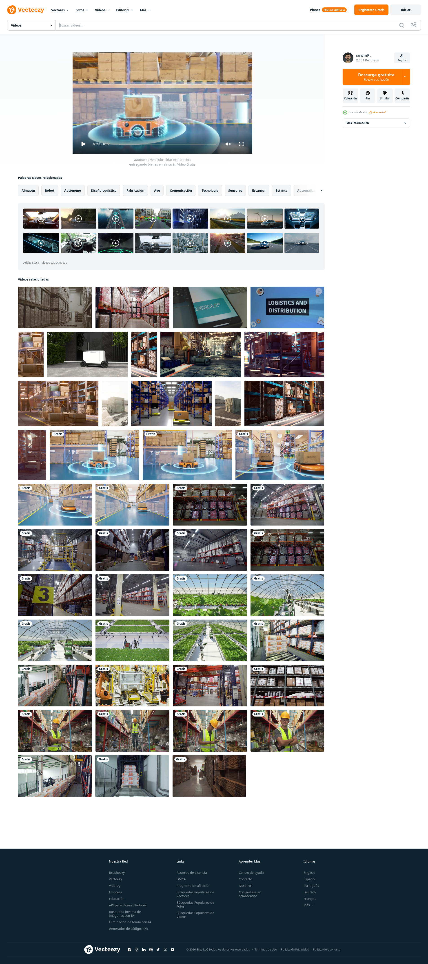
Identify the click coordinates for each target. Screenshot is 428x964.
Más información (357, 123)
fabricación (135, 190)
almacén (28, 190)
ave (157, 190)
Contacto (245, 879)
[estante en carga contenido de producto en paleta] (287, 685)
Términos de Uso (266, 949)
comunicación (181, 190)
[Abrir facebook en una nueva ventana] (129, 949)
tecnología (210, 190)
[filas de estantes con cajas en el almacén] (144, 354)
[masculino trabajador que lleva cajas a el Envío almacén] (209, 776)
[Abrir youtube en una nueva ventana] (172, 949)
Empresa (115, 892)
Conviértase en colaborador (250, 894)
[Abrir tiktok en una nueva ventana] (158, 949)
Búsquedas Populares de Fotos (195, 904)
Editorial (122, 10)
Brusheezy (117, 872)
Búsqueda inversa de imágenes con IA (125, 914)
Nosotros (245, 885)
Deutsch (310, 892)
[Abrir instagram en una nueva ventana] (136, 949)
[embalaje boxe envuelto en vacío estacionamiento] (115, 403)
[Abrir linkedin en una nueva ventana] (144, 949)
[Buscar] (401, 25)
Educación (116, 899)
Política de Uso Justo (326, 949)
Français (310, 899)
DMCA (181, 879)
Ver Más (301, 243)
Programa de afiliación (194, 885)
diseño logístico (104, 190)
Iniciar (405, 10)
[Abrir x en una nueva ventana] (165, 949)
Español (309, 879)
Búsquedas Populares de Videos (195, 915)
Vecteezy (115, 879)
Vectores (58, 10)
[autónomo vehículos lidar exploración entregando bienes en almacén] (94, 455)
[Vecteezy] (25, 9)
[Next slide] (317, 190)
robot (49, 190)
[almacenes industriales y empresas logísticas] (31, 354)
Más (143, 10)
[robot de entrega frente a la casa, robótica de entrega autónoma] (87, 354)
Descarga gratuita (376, 76)
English (309, 872)
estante (281, 190)
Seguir (402, 60)
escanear (259, 190)
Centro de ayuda (251, 872)
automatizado (308, 190)
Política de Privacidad (295, 949)
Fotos (79, 10)
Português (311, 885)
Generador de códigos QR (128, 928)
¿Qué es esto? (377, 112)
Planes (315, 10)
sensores (235, 190)
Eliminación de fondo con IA (130, 922)
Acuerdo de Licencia (192, 872)
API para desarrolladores (127, 905)
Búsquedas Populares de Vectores (195, 894)
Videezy (114, 885)
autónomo (72, 190)
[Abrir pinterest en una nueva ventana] (151, 949)
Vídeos (100, 10)
